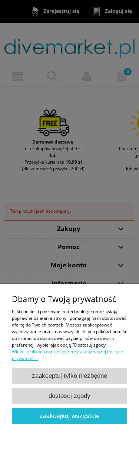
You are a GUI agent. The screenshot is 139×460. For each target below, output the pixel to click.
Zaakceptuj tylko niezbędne (69, 375)
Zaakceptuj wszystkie (69, 415)
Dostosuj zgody (69, 395)
